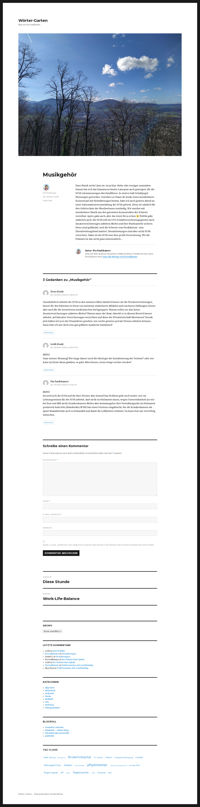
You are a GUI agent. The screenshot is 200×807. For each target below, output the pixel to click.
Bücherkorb (50, 690)
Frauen (108, 757)
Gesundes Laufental (54, 727)
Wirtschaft (101, 773)
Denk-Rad (47, 200)
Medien (68, 765)
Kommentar (50, 460)
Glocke (48, 696)
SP (62, 772)
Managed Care (52, 765)
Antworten (48, 332)
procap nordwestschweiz (118, 765)
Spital (68, 773)
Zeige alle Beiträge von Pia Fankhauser (120, 257)
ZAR (110, 773)
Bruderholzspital (79, 757)
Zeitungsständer (52, 708)
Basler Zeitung (50, 757)
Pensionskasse (79, 765)
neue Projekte (59, 651)
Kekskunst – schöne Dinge (57, 730)
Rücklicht (49, 699)
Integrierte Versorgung (124, 757)
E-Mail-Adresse (52, 514)
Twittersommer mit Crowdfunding (77, 665)
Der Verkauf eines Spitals (73, 659)
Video (93, 773)
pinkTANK (49, 736)
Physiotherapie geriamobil (57, 733)
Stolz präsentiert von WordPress (48, 794)
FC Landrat (98, 757)
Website (47, 528)
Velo (47, 702)
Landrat (139, 757)
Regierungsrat (51, 772)
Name (46, 501)
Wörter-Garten (33, 20)
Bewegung (61, 758)
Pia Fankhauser (49, 193)
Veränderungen (69, 654)
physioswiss (97, 765)
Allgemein (49, 688)
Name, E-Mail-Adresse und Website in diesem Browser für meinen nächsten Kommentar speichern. (98, 545)
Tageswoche (81, 772)
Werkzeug (49, 705)
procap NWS (134, 765)
